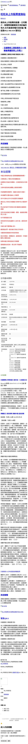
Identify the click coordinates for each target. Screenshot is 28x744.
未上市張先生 (4, 663)
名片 (5, 41)
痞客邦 (14, 672)
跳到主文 (3, 18)
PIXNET (7, 718)
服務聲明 (17, 720)
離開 (9, 741)
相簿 (5, 37)
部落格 (5, 39)
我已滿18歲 (3, 741)
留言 (17, 672)
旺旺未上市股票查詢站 (13, 14)
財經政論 (13, 34)
